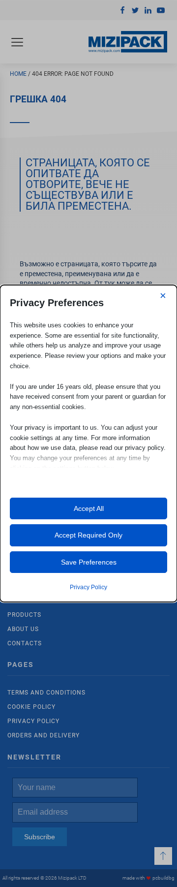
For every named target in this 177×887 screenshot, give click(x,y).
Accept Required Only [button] (88, 535)
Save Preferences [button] (89, 562)
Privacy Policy (88, 587)
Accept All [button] (89, 508)
